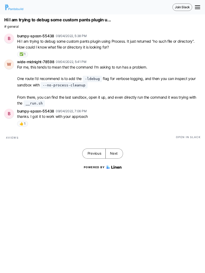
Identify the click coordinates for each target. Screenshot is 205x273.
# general (11, 27)
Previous (94, 153)
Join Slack (182, 7)
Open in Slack (188, 137)
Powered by (94, 167)
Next (114, 153)
